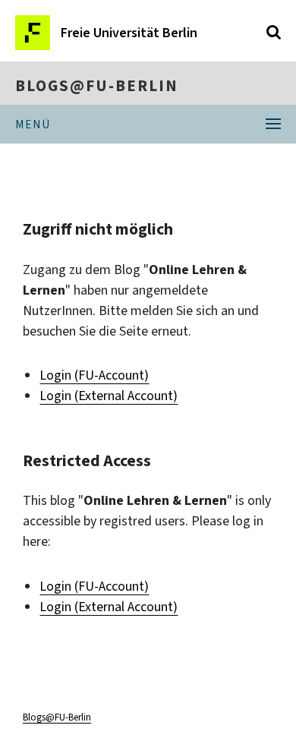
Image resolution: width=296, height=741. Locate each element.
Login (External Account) (108, 395)
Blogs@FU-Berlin (96, 85)
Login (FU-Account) (94, 375)
